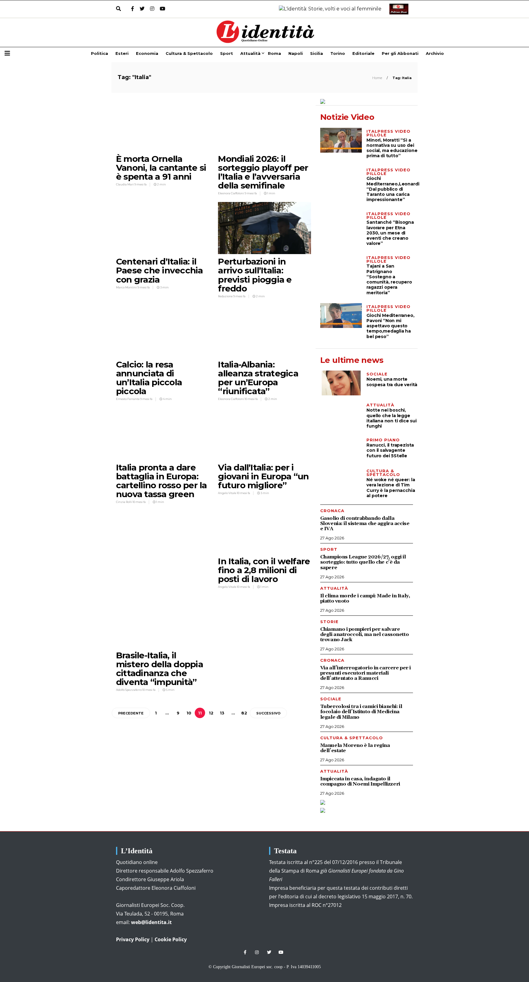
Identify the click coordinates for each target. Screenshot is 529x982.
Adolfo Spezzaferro (129, 689)
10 (188, 712)
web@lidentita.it (151, 922)
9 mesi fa (140, 184)
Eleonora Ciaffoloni (231, 193)
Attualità (250, 53)
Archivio (435, 53)
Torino (337, 53)
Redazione (225, 296)
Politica (99, 53)
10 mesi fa (251, 399)
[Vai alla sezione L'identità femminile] (327, 9)
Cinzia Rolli (124, 502)
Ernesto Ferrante (128, 399)
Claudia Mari (125, 184)
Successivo (268, 713)
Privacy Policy (132, 939)
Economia (147, 53)
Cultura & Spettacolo (189, 53)
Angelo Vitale (227, 493)
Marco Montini (126, 287)
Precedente (131, 713)
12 (211, 712)
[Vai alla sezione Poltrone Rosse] (397, 9)
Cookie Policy (171, 939)
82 (244, 712)
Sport (226, 53)
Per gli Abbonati (400, 53)
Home (377, 78)
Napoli (295, 53)
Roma (274, 53)
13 (222, 712)
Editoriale (363, 53)
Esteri (122, 53)
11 (200, 712)
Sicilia (316, 53)
